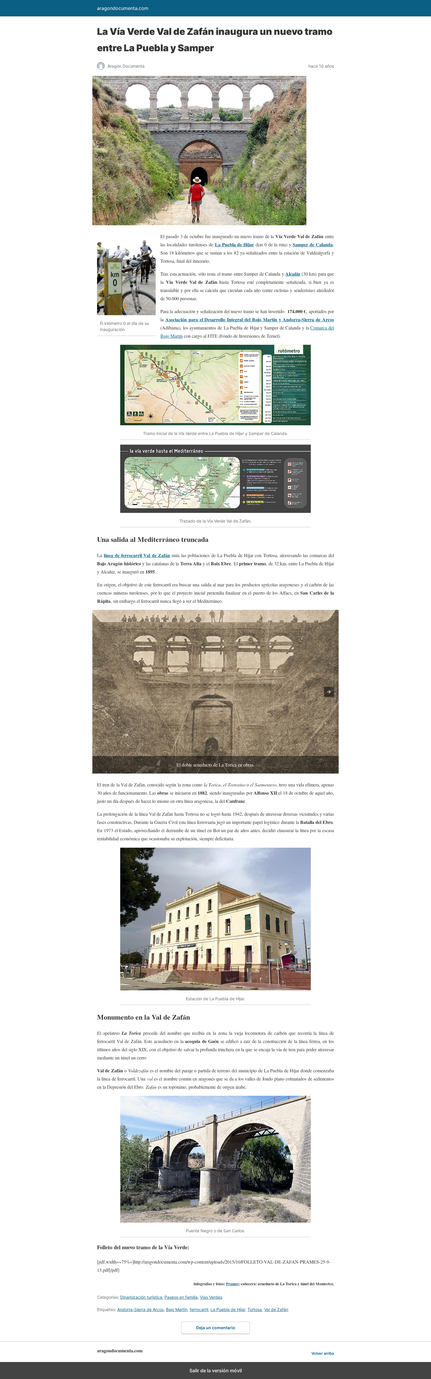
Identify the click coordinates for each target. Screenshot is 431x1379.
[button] (329, 692)
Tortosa (254, 1309)
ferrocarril (199, 1309)
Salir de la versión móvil (215, 1370)
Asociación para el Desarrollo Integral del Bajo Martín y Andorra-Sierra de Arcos (249, 319)
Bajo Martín (176, 1309)
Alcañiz (292, 273)
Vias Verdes (211, 1297)
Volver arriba (322, 1353)
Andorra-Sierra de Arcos (140, 1309)
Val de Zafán (276, 1309)
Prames (232, 1284)
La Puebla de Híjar (234, 244)
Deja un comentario (215, 1327)
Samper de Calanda (313, 244)
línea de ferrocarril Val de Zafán (137, 555)
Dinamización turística (141, 1297)
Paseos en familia (181, 1297)
